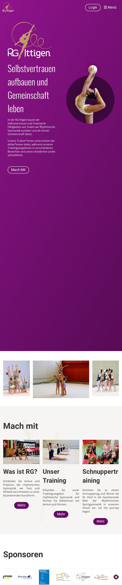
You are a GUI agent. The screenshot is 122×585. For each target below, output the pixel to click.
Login (93, 7)
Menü (111, 7)
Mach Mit (18, 170)
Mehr (21, 505)
